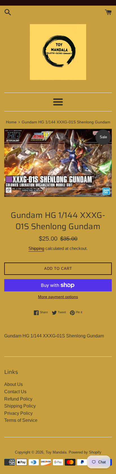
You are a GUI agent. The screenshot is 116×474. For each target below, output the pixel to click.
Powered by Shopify (85, 452)
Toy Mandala (56, 452)
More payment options (58, 296)
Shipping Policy (20, 406)
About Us (13, 384)
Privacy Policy (18, 413)
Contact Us (15, 391)
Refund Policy (18, 399)
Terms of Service (20, 420)
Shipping (36, 248)
